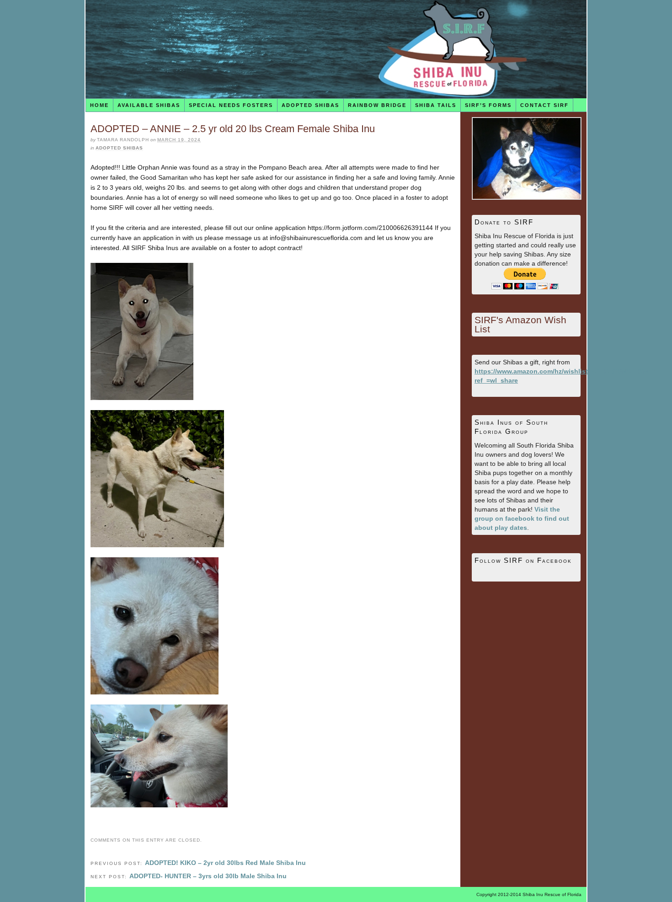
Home (99, 105)
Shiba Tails (435, 105)
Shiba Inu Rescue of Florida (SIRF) (336, 49)
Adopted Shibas (310, 105)
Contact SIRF (544, 105)
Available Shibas (148, 105)
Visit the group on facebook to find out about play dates (522, 518)
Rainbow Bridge (377, 105)
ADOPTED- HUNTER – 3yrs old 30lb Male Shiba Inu (208, 876)
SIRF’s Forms (488, 105)
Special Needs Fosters (231, 105)
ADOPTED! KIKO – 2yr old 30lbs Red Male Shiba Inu (225, 862)
